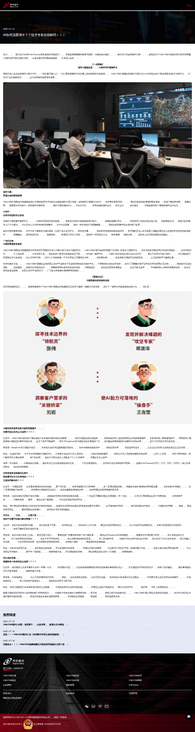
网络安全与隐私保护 (12, 698)
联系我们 (7, 693)
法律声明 (133, 693)
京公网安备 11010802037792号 (47, 724)
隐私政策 (70, 693)
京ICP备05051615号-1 (12, 724)
